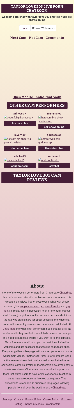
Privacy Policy (33, 399)
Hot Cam (36, 38)
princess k (19, 113)
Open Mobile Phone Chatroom (37, 97)
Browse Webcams (42, 28)
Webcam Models (34, 404)
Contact (18, 399)
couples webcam (29, 306)
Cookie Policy (51, 399)
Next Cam (18, 38)
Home (25, 28)
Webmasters (53, 404)
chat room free (20, 148)
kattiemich (54, 156)
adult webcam (19, 166)
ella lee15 (20, 156)
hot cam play (20, 123)
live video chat (54, 148)
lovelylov (20, 135)
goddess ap (54, 135)
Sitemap (7, 399)
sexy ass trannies (50, 306)
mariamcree (54, 113)
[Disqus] (37, 230)
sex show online (54, 127)
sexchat (54, 166)
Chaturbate (65, 292)
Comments (55, 38)
